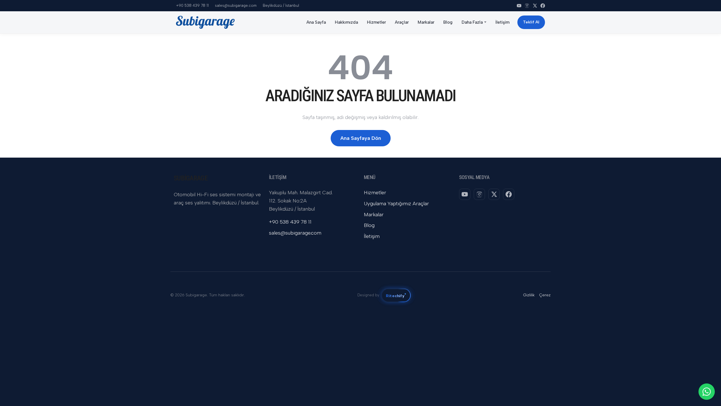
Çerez (545, 295)
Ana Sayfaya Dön (360, 138)
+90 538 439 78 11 (192, 5)
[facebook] (542, 5)
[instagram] (527, 5)
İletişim (502, 22)
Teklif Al (531, 22)
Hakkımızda (346, 22)
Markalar (426, 22)
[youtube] (519, 5)
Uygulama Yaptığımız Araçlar (396, 203)
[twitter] (535, 5)
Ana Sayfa (316, 22)
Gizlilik (529, 295)
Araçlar (402, 22)
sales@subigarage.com (236, 5)
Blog (448, 22)
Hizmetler (376, 22)
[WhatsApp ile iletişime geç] (706, 391)
